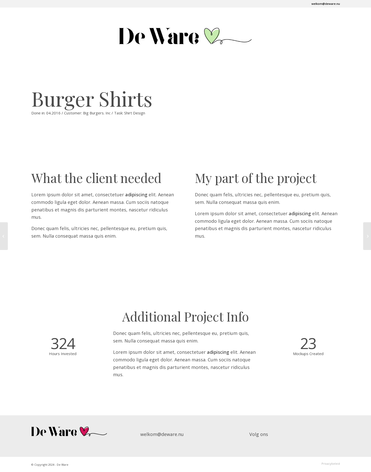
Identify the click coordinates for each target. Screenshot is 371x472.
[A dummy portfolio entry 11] (4, 236)
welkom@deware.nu (325, 4)
